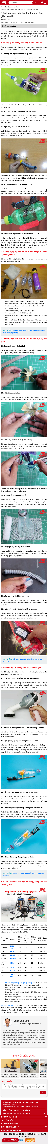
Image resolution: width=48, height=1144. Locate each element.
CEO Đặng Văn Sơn (7, 19)
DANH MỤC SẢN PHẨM (10, 1124)
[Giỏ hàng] (42, 3)
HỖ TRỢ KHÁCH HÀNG (10, 1117)
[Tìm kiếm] (33, 2)
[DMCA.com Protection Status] (30, 1140)
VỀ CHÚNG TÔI (7, 1120)
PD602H (13, 955)
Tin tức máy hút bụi (12, 7)
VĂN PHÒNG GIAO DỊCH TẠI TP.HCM (16, 1114)
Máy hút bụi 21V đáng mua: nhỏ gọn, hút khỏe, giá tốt (29, 1075)
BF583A (13, 958)
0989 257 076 (11, 1140)
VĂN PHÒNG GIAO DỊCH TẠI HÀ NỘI (16, 1110)
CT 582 (13, 971)
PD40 (12, 952)
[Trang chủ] (2, 7)
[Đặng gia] (4, 2)
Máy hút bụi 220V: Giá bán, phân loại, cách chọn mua (9, 1075)
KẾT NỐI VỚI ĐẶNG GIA (10, 1127)
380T (12, 967)
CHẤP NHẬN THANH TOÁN (11, 1130)
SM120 (12, 963)
